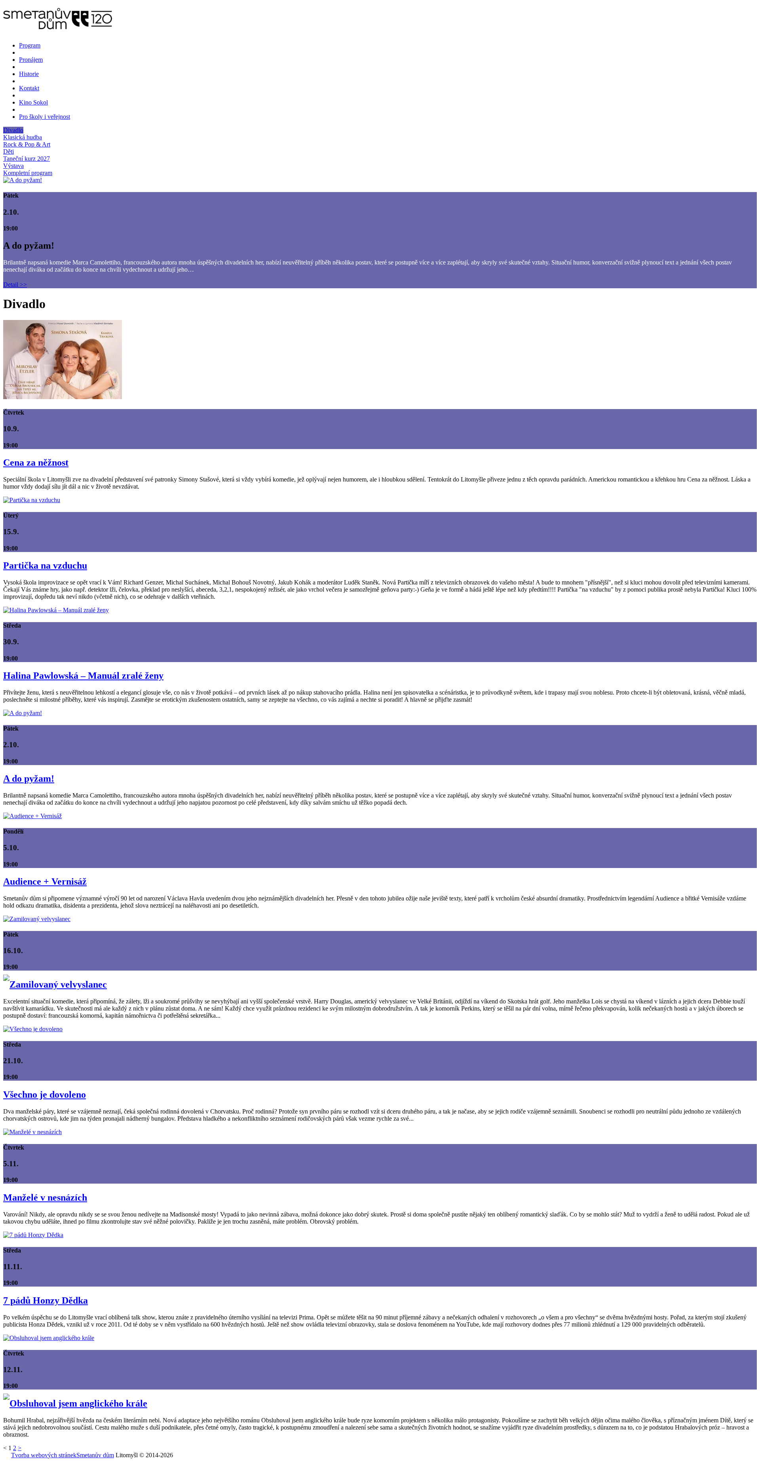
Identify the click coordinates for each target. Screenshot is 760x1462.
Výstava (13, 165)
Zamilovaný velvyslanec (58, 984)
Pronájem (31, 59)
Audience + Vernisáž (45, 881)
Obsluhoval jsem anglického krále (78, 1403)
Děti (8, 151)
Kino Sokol (33, 102)
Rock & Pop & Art (26, 144)
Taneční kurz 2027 (26, 158)
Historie (29, 73)
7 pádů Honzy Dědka (45, 1300)
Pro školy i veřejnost (44, 116)
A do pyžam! (28, 778)
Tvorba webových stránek (43, 1455)
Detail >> (15, 284)
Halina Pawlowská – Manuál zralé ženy (83, 675)
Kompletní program (27, 172)
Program (29, 45)
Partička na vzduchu (45, 565)
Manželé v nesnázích (45, 1197)
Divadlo (13, 130)
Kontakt (29, 88)
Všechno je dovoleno (44, 1094)
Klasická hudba (22, 137)
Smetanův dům (95, 1455)
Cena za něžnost (35, 462)
